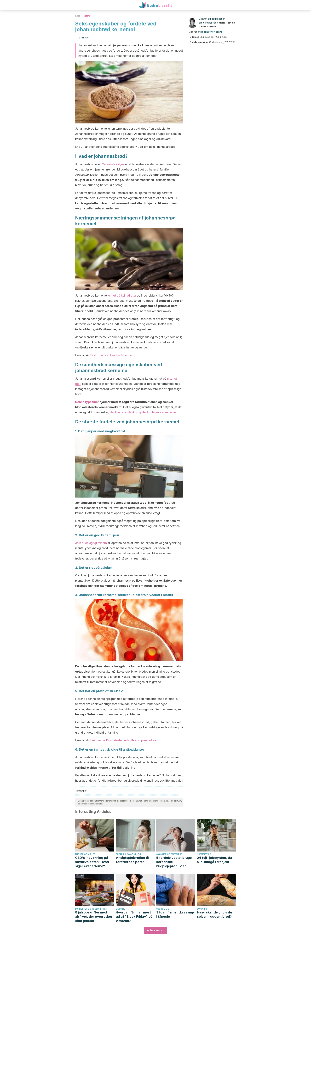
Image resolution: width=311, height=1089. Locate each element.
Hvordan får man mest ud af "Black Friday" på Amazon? (134, 916)
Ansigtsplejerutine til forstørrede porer (132, 860)
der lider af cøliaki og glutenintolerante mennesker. (143, 412)
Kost (77, 16)
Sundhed (202, 909)
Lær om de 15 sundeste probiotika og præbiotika (123, 740)
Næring (86, 16)
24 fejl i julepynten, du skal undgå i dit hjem (214, 860)
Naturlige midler (85, 854)
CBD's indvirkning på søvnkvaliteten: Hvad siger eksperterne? (92, 862)
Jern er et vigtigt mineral (91, 543)
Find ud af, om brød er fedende (111, 355)
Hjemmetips (204, 854)
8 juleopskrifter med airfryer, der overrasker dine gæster (93, 916)
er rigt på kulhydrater (122, 295)
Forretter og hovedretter (91, 909)
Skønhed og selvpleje (129, 854)
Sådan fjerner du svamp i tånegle (175, 914)
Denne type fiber (87, 402)
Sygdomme (162, 909)
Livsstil (120, 909)
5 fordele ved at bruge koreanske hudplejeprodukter (174, 862)
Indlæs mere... (155, 930)
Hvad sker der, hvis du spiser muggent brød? (214, 914)
